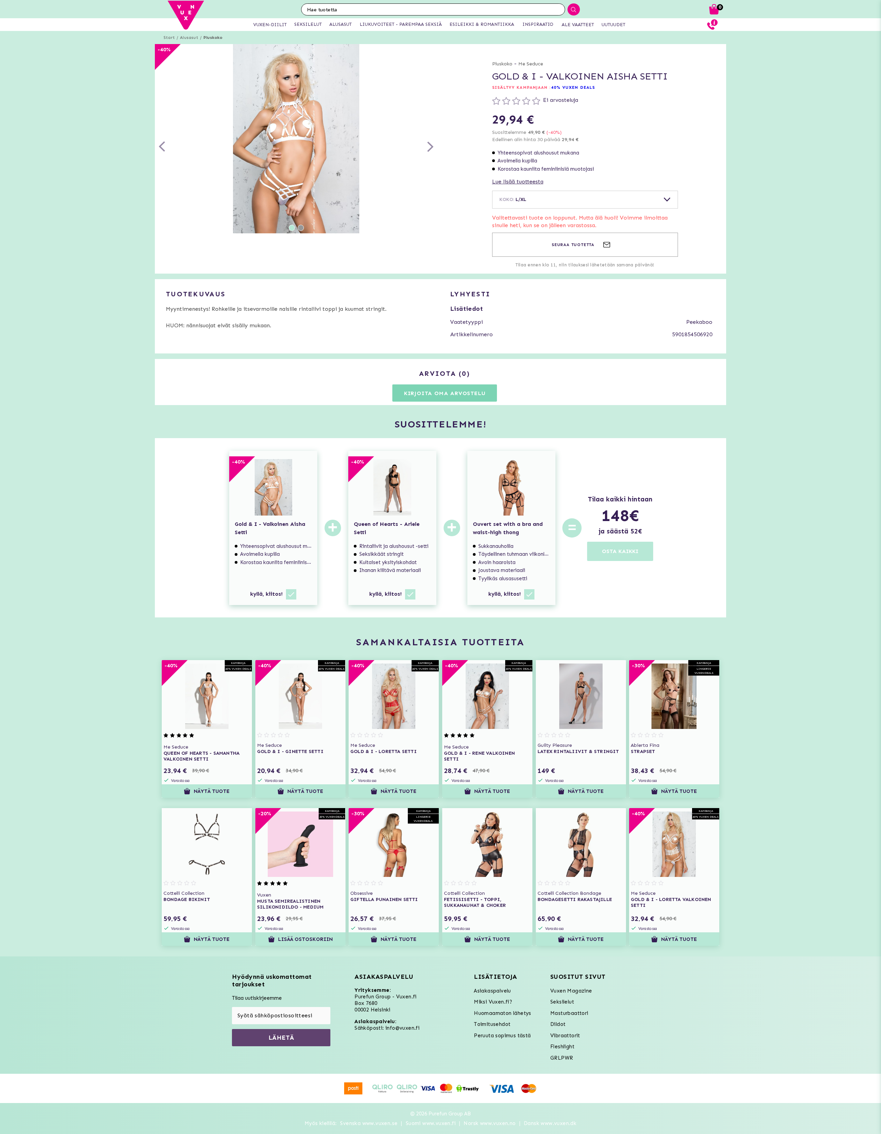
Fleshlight (562, 1046)
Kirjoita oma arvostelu (445, 393)
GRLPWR (561, 1058)
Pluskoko (213, 37)
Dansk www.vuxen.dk (550, 1123)
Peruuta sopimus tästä (502, 1035)
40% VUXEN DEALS (573, 87)
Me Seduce (530, 64)
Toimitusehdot (492, 1024)
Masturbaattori (569, 1013)
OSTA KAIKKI (620, 551)
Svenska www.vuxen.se (368, 1123)
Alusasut (189, 37)
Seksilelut (562, 1002)
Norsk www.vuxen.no (490, 1123)
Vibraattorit (565, 1035)
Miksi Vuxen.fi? (493, 1002)
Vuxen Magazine (571, 991)
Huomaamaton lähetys (502, 1013)
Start (169, 37)
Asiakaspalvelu (492, 991)
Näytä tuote (212, 791)
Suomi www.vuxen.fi (431, 1123)
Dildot (557, 1024)
